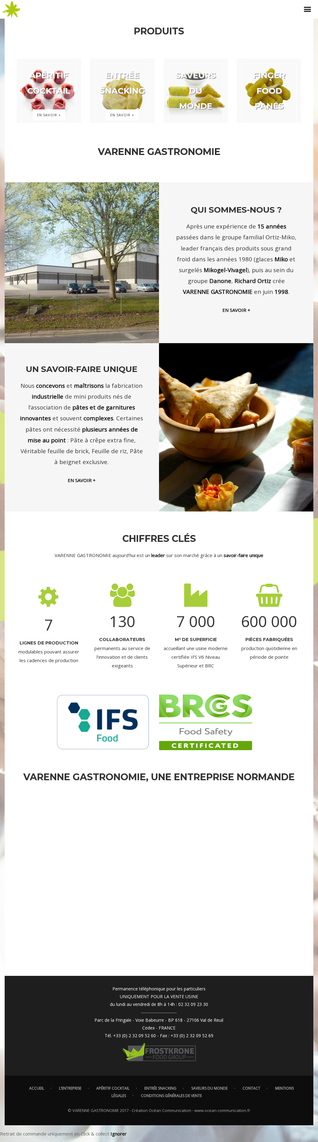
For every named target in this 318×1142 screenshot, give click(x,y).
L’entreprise (70, 1088)
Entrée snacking (160, 1088)
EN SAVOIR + (236, 310)
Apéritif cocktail (112, 1088)
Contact (251, 1088)
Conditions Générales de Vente (171, 1095)
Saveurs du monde (209, 1088)
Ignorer (119, 1134)
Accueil (36, 1088)
